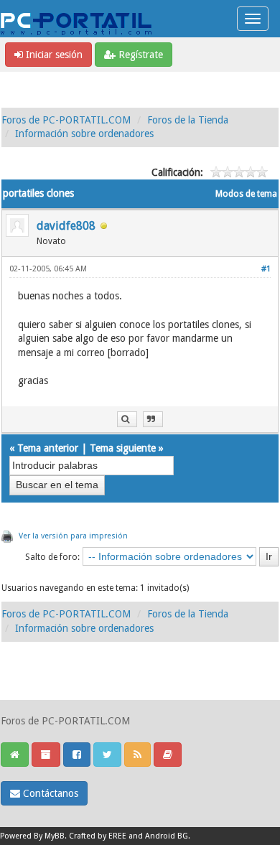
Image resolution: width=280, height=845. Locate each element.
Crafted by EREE (97, 836)
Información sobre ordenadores (84, 133)
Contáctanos (49, 793)
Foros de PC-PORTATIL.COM (66, 120)
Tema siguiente (123, 448)
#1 (266, 269)
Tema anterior (47, 448)
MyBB (55, 836)
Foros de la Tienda (187, 120)
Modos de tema (246, 194)
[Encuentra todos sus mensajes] (127, 419)
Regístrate (139, 54)
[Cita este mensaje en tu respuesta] (153, 419)
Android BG (166, 836)
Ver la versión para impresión (73, 536)
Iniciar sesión (53, 54)
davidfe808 (66, 226)
